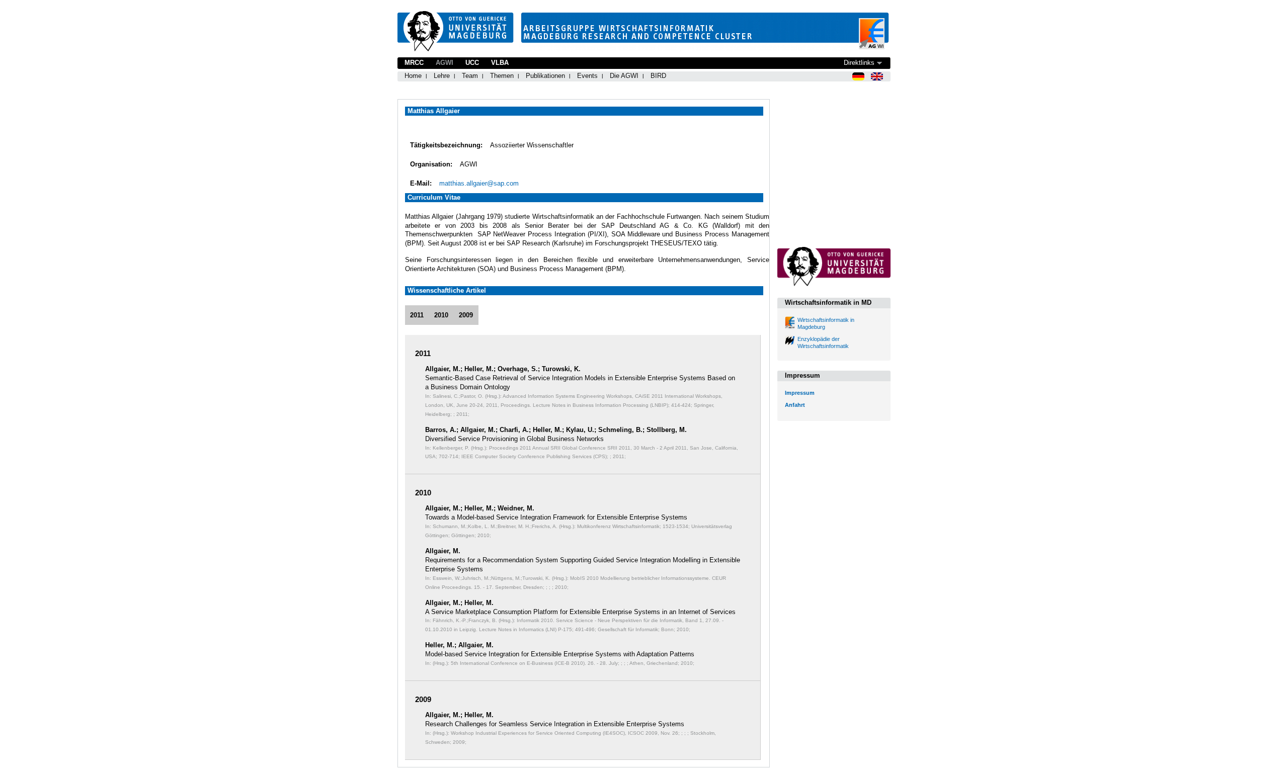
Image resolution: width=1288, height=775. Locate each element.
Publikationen (545, 75)
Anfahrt (795, 405)
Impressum (800, 393)
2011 (417, 315)
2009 (466, 315)
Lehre (442, 75)
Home (413, 75)
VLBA (500, 62)
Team (470, 75)
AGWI (444, 62)
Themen (502, 75)
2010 (441, 315)
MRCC (414, 62)
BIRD (658, 75)
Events (587, 75)
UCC (472, 62)
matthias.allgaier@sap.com (479, 183)
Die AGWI (624, 75)
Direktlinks (859, 62)
